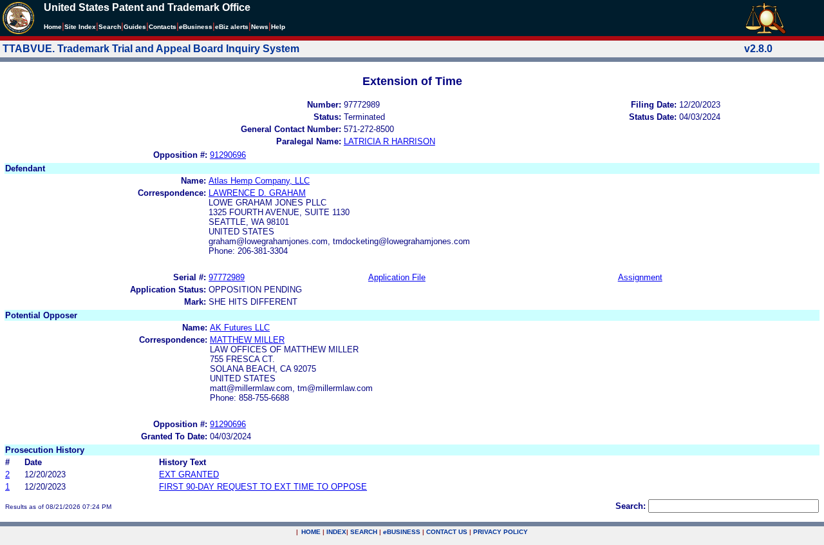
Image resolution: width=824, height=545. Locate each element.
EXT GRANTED (189, 474)
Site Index (80, 26)
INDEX (336, 531)
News (259, 26)
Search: (630, 506)
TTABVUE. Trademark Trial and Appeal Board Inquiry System (151, 48)
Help (278, 26)
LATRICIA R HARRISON (389, 141)
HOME (311, 531)
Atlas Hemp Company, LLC (259, 181)
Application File (397, 277)
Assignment (640, 277)
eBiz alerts (231, 26)
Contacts (162, 26)
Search (109, 26)
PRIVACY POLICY (500, 531)
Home (53, 26)
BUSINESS (401, 531)
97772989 (227, 277)
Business (195, 26)
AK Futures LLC (240, 327)
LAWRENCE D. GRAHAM (257, 193)
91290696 (228, 155)
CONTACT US (446, 531)
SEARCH (363, 531)
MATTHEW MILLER (247, 340)
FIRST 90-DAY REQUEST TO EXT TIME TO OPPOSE (263, 487)
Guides (135, 26)
